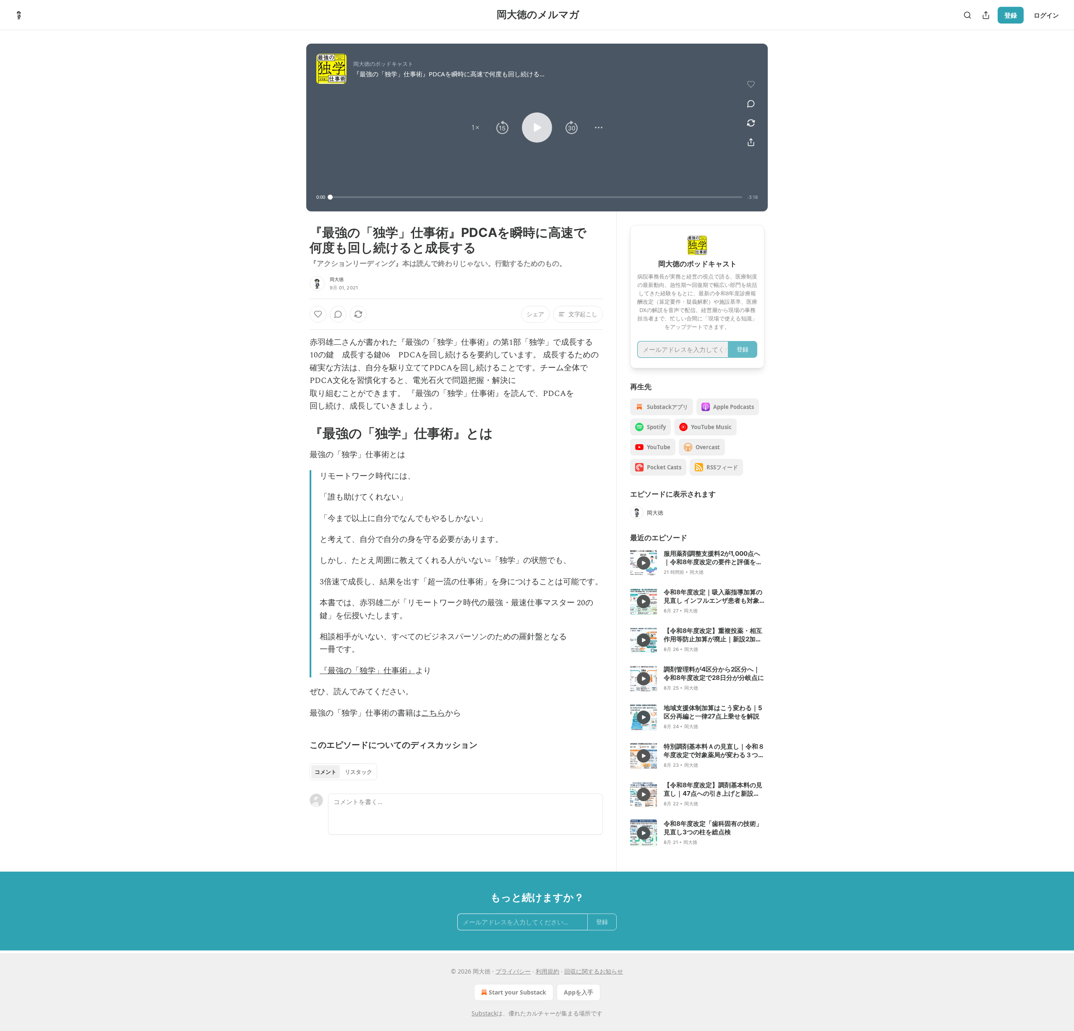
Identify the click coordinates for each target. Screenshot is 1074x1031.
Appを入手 (578, 992)
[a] (643, 563)
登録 (1010, 15)
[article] (697, 563)
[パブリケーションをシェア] (986, 15)
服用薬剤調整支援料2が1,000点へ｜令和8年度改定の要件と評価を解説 (713, 557)
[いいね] (318, 314)
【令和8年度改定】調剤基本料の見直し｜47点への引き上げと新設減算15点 (713, 789)
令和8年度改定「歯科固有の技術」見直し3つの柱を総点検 (713, 828)
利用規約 (547, 971)
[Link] (298, 433)
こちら (433, 713)
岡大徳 (337, 279)
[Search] (967, 15)
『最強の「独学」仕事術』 (367, 671)
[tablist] (343, 771)
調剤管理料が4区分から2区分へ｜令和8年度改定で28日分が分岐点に (714, 673)
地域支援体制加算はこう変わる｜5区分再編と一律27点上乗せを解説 (713, 712)
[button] (475, 127)
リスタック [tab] (358, 772)
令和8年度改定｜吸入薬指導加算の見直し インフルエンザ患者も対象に (713, 596)
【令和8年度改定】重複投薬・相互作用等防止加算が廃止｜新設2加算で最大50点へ (713, 635)
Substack (484, 1013)
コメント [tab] (325, 772)
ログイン (1046, 15)
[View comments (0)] (751, 103)
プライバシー (513, 971)
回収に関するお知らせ (593, 971)
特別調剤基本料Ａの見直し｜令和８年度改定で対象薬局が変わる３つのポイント (714, 750)
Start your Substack (517, 992)
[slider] (536, 197)
